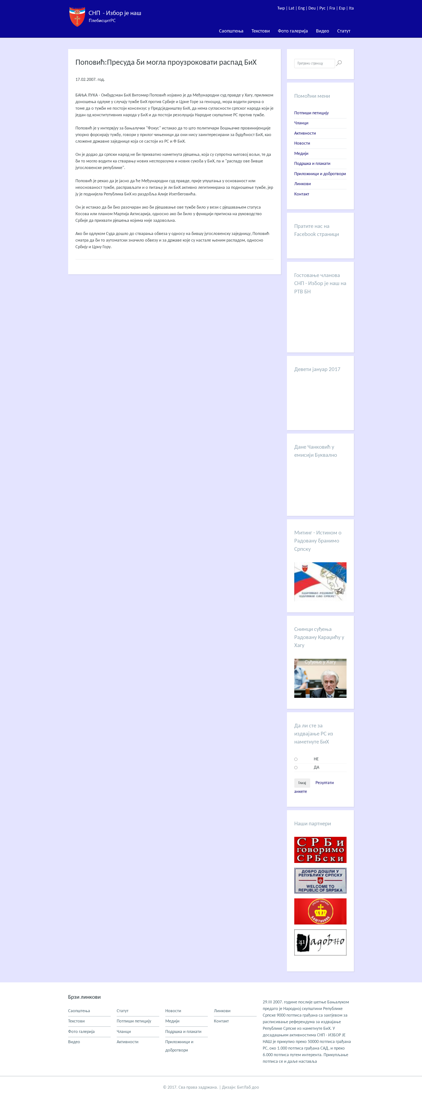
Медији (301, 153)
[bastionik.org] (320, 928)
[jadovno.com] (320, 959)
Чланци (301, 123)
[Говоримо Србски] (320, 866)
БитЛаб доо (248, 1087)
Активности (305, 133)
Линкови (302, 184)
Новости (302, 143)
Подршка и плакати (312, 163)
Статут (343, 31)
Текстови (261, 31)
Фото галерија (293, 31)
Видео (322, 31)
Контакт (301, 194)
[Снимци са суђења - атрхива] (320, 696)
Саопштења (231, 31)
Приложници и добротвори (320, 174)
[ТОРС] (320, 897)
